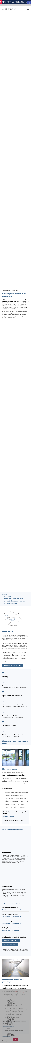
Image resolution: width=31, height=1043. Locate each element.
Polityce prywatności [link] (17, 992)
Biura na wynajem (8, 600)
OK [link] (15, 1039)
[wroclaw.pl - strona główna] (1, 2)
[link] (29, 2)
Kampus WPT (7, 596)
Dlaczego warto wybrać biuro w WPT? (14, 598)
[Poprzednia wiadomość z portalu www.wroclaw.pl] (26, 2)
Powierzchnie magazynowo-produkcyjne (15, 601)
